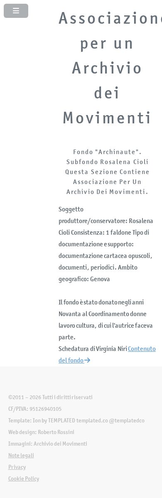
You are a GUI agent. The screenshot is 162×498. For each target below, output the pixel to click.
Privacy (17, 467)
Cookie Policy (23, 478)
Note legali (21, 455)
